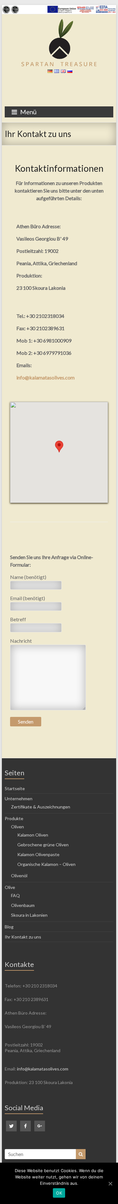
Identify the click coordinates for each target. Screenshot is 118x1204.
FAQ (15, 895)
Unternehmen (18, 798)
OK (59, 1192)
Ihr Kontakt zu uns (23, 936)
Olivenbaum (23, 905)
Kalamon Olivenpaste (38, 854)
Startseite (15, 788)
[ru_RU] (69, 72)
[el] (56, 72)
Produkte (14, 818)
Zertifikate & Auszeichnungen (40, 806)
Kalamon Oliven (32, 834)
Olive (10, 887)
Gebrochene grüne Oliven (43, 844)
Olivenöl (19, 875)
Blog (9, 926)
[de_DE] (49, 72)
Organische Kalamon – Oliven (46, 864)
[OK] (110, 1183)
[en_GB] (62, 72)
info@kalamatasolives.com (45, 377)
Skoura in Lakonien (29, 915)
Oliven (17, 826)
